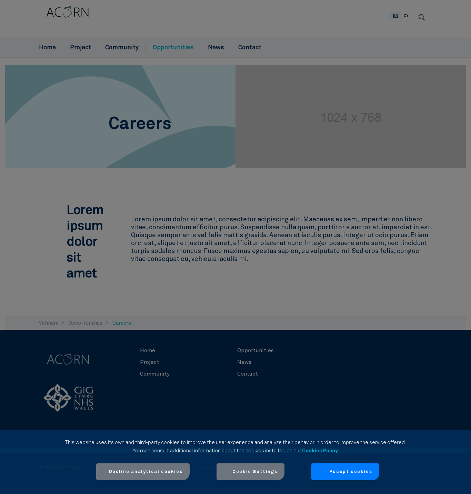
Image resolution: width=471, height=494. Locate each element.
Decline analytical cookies (146, 472)
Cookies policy (320, 450)
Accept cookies (351, 472)
